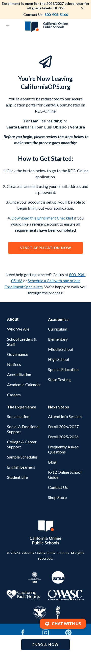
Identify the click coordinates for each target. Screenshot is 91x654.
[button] (63, 624)
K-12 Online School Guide (64, 474)
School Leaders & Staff (22, 341)
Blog (52, 462)
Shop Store (57, 497)
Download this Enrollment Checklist (42, 217)
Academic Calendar (24, 384)
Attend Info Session (65, 416)
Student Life (17, 477)
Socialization (18, 416)
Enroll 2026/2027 (63, 426)
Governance (17, 354)
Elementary (58, 339)
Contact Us (58, 487)
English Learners (21, 467)
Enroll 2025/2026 (63, 436)
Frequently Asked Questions (63, 449)
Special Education (63, 369)
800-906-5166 (56, 14)
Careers (14, 394)
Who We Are (18, 328)
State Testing (59, 379)
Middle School (60, 349)
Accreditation (19, 374)
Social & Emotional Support (23, 429)
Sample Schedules (22, 456)
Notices (14, 364)
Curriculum (57, 328)
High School (58, 359)
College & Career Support (22, 444)
